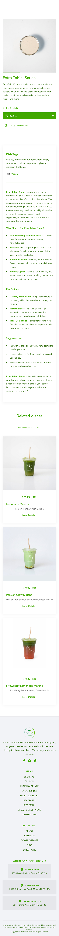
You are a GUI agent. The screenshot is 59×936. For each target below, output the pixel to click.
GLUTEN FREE (29, 814)
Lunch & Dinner (29, 786)
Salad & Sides (29, 790)
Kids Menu (29, 805)
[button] (29, 115)
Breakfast (29, 776)
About (29, 830)
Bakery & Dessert (30, 795)
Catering (29, 835)
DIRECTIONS (29, 849)
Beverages (29, 800)
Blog (30, 845)
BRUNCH (29, 781)
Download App (29, 840)
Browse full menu (29, 427)
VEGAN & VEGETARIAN (29, 809)
